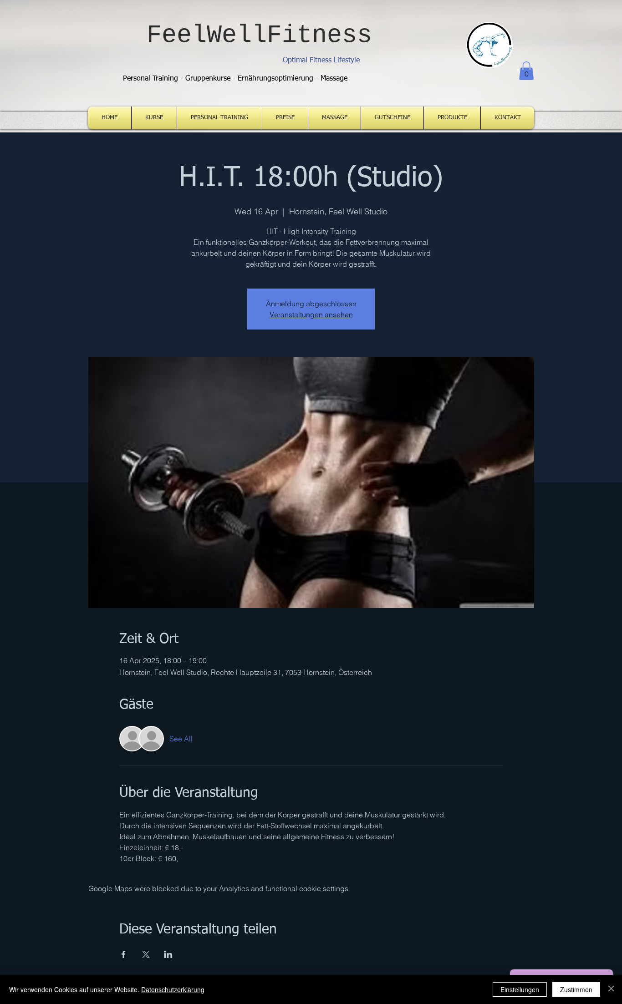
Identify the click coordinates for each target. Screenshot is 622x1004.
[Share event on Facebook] (123, 954)
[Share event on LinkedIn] (168, 954)
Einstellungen (519, 989)
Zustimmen (576, 989)
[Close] (611, 989)
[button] (526, 70)
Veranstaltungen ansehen (311, 314)
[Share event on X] (146, 954)
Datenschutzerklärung (172, 989)
